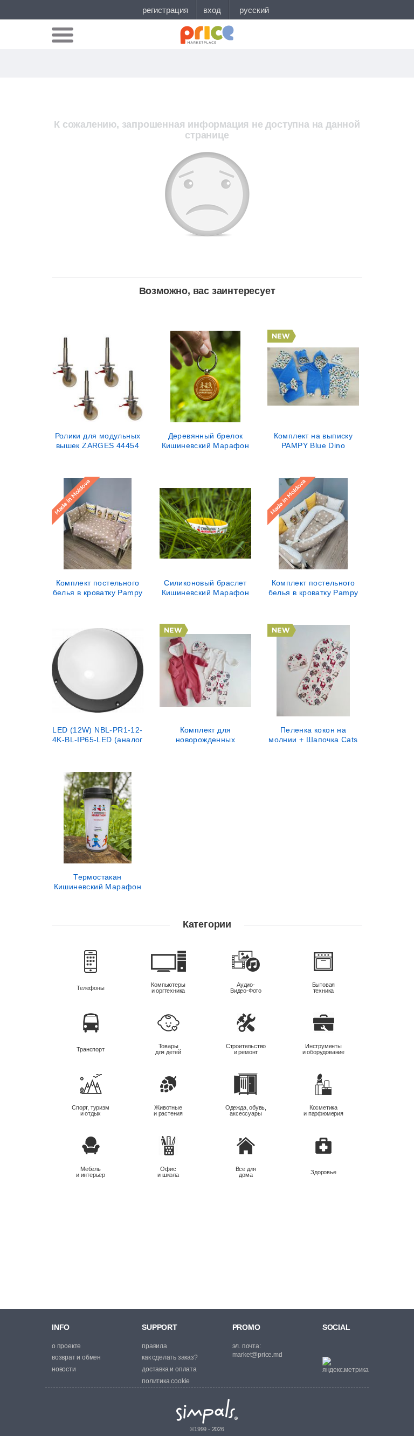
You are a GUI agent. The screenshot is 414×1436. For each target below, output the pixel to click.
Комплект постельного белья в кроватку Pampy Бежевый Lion (98, 587)
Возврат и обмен (76, 1357)
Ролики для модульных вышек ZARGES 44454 (98, 440)
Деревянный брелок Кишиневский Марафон (206, 440)
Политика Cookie (166, 1381)
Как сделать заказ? (169, 1357)
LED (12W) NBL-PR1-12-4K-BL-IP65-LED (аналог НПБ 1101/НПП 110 (97, 735)
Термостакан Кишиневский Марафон (98, 882)
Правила (154, 1346)
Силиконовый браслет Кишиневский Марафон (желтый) (206, 587)
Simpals (207, 1411)
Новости (64, 1369)
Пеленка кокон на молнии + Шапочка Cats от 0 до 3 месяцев (312, 735)
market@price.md (257, 1354)
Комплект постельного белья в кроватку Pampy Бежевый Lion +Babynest (313, 587)
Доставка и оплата (169, 1369)
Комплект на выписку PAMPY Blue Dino (313, 440)
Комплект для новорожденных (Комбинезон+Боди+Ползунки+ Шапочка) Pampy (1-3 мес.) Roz (205, 735)
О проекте (66, 1346)
